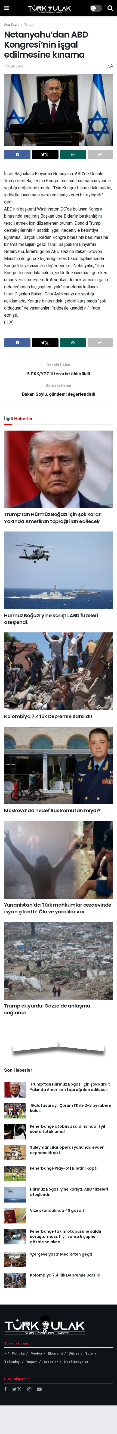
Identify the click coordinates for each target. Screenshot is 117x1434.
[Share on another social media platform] (100, 154)
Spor (89, 1353)
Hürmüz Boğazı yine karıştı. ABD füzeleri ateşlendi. (69, 1191)
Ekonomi (55, 1353)
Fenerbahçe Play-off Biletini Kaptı (63, 1168)
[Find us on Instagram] (29, 1389)
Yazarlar (50, 1361)
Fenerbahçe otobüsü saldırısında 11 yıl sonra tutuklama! (67, 1129)
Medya (36, 1353)
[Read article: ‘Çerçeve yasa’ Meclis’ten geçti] (15, 1259)
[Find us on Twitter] (17, 1389)
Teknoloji (12, 1361)
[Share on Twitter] (45, 154)
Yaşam (32, 1361)
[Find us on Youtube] (39, 1389)
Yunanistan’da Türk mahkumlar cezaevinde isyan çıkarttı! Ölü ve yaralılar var (57, 908)
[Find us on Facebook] (5, 1389)
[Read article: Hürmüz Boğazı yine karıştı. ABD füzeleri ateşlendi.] (58, 570)
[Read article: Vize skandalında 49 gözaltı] (15, 1215)
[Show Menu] (6, 8)
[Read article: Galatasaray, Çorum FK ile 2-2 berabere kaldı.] (15, 1110)
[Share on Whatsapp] (73, 154)
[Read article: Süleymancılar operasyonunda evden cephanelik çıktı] (15, 1152)
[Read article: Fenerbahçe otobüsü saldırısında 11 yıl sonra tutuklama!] (15, 1131)
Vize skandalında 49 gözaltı (57, 1210)
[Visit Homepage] (49, 8)
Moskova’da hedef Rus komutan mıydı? (52, 810)
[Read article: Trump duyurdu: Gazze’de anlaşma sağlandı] (58, 961)
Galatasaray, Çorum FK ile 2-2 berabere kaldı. (70, 1108)
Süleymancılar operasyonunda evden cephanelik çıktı (67, 1150)
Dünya (28, 24)
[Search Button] (110, 8)
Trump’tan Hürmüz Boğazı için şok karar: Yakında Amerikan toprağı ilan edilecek (52, 517)
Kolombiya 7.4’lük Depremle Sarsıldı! (48, 716)
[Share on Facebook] (17, 154)
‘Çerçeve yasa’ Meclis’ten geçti (61, 1254)
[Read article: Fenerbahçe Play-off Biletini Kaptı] (15, 1173)
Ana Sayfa (11, 24)
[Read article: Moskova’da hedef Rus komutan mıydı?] (58, 765)
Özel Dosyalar (76, 1361)
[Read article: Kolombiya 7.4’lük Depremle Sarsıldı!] (58, 671)
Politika (18, 1353)
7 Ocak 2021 (13, 66)
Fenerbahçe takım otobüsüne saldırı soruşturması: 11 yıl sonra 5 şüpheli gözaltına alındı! (66, 1237)
